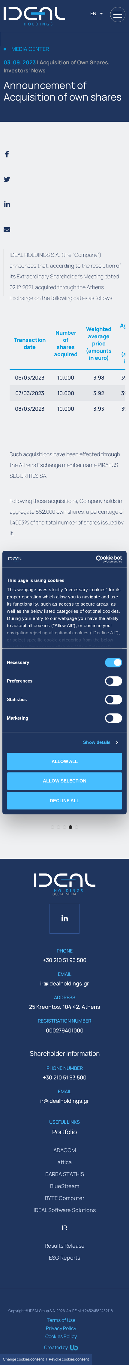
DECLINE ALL (64, 800)
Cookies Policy (61, 1336)
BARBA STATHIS (64, 1174)
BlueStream (64, 1186)
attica (65, 1162)
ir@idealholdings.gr (64, 983)
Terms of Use (61, 1320)
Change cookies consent (23, 1359)
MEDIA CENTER (30, 49)
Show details (96, 742)
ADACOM (64, 1150)
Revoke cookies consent (69, 1359)
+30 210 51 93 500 (64, 960)
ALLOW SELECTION (64, 780)
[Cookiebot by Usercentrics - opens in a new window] (96, 559)
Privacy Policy (61, 1328)
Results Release (65, 1245)
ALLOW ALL (65, 761)
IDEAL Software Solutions (65, 1210)
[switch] (113, 681)
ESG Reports (64, 1257)
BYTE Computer (64, 1198)
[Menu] (117, 14)
